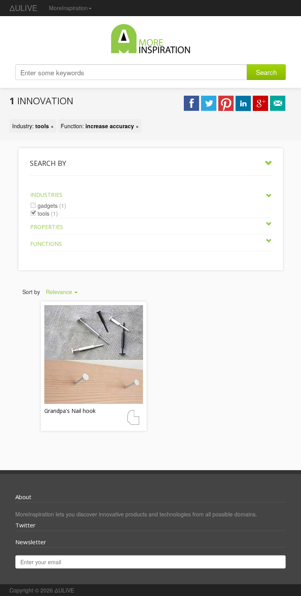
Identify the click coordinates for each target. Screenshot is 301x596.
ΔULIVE (23, 7)
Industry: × (33, 126)
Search (266, 72)
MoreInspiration (68, 8)
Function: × (100, 126)
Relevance (60, 292)
